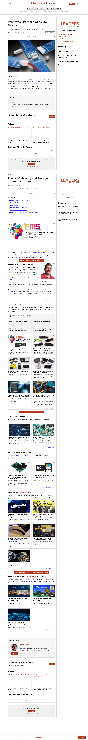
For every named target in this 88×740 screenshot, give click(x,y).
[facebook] (27, 36)
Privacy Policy (39, 737)
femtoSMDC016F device (35, 81)
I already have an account (31, 166)
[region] (31, 154)
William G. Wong (12, 188)
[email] (35, 36)
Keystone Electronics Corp (64, 34)
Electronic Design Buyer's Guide (18, 207)
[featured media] (19, 556)
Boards (9, 18)
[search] (11, 4)
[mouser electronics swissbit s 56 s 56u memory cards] (44, 468)
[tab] (11, 151)
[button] (9, 4)
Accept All (82, 737)
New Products (14, 205)
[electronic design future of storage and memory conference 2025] (19, 591)
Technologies (23, 11)
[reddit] (33, 36)
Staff (9, 32)
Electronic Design (26, 188)
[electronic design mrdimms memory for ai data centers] (19, 506)
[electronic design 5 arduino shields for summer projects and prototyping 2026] (19, 363)
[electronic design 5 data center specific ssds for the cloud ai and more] (44, 363)
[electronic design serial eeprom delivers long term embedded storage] (43, 430)
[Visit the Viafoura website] (51, 156)
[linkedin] (29, 36)
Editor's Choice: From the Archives (24, 212)
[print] (54, 36)
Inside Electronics (63, 11)
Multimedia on (18, 210)
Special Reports (53, 11)
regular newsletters (33, 581)
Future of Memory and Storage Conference (44, 252)
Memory (10, 174)
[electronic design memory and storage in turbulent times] (19, 341)
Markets (31, 11)
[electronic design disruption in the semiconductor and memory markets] (19, 530)
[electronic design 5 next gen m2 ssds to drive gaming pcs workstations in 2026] (44, 341)
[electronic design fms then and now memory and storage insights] (44, 506)
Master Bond (61, 36)
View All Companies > (69, 41)
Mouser (60, 38)
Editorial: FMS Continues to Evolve (19, 200)
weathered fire (11, 291)
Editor (23, 648)
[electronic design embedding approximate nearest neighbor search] (19, 615)
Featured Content (14, 202)
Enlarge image (13, 76)
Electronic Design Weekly (41, 11)
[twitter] (31, 36)
